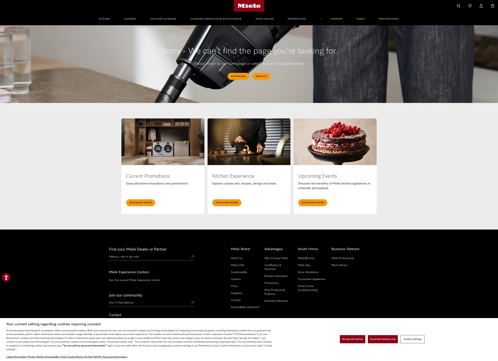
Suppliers (236, 293)
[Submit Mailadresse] (192, 303)
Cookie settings (412, 339)
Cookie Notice (75, 357)
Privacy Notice (35, 357)
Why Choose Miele (276, 258)
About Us (236, 258)
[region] (249, 339)
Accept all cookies (352, 339)
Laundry (130, 19)
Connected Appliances (311, 279)
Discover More (140, 203)
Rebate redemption (276, 276)
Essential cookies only (383, 339)
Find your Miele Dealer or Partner (138, 249)
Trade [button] (361, 19)
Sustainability (239, 272)
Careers (236, 279)
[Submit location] (192, 257)
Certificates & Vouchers (272, 267)
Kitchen (104, 19)
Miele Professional (342, 258)
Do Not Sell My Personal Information (105, 357)
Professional (389, 19)
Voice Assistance (308, 272)
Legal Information (16, 357)
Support (337, 19)
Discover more (313, 203)
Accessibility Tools (56, 357)
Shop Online (265, 19)
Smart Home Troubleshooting (307, 288)
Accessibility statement (245, 307)
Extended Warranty (276, 301)
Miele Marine (339, 265)
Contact (236, 300)
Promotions (297, 19)
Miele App (304, 265)
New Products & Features (274, 292)
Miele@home (306, 258)
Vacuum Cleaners (163, 19)
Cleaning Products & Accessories (216, 19)
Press (234, 286)
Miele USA (237, 265)
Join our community (125, 295)
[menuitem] (106, 18)
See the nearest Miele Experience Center (134, 280)
